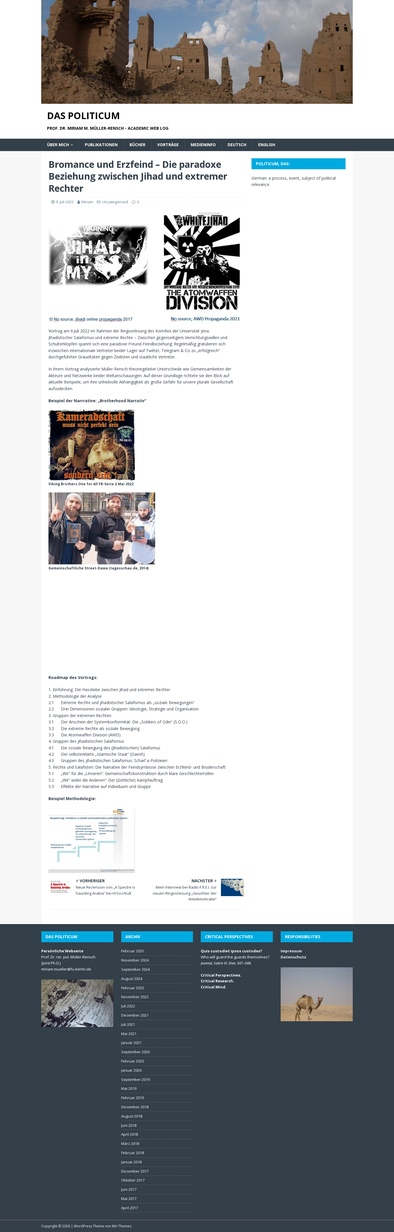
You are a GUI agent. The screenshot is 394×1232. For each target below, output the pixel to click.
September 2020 (135, 1051)
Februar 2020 (132, 1061)
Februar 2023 (132, 987)
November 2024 (135, 960)
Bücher (137, 144)
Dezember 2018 (135, 1106)
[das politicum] (197, 100)
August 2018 (131, 1116)
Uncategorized (115, 201)
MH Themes (121, 1226)
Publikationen (101, 144)
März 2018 (130, 1143)
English (266, 144)
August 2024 (131, 978)
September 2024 (135, 969)
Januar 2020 (131, 1070)
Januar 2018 (131, 1162)
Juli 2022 (128, 1006)
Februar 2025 (132, 950)
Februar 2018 (132, 1152)
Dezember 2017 (135, 1171)
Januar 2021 (131, 1042)
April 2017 (129, 1207)
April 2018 (129, 1134)
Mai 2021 (128, 1033)
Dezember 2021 (135, 1015)
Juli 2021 (128, 1024)
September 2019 (135, 1079)
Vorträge (168, 144)
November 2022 (135, 996)
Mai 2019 (128, 1088)
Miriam (87, 201)
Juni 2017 (128, 1189)
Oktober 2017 (133, 1180)
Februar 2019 (132, 1097)
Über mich (58, 144)
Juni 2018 (128, 1125)
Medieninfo (203, 144)
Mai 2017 (128, 1198)
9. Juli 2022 (65, 201)
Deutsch (237, 144)
